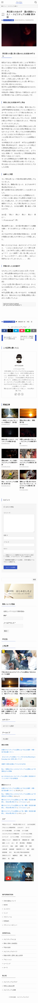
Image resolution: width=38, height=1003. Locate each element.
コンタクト (7, 909)
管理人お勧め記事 (9, 986)
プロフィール (8, 917)
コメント (7, 512)
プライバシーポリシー (10, 925)
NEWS (6, 905)
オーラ (27, 827)
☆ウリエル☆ (19, 365)
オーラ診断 (25, 830)
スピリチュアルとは (10, 939)
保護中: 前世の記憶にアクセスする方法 (14, 764)
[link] (15, 394)
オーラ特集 (17, 830)
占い (13, 843)
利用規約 (6, 921)
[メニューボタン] (2, 2)
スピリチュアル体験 (8, 20)
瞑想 (33, 849)
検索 (34, 579)
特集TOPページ (20, 849)
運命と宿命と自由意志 (11, 943)
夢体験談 (29, 843)
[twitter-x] (22, 394)
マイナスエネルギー (26, 837)
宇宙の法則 (7, 947)
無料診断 (11, 849)
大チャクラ (5, 846)
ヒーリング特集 (15, 837)
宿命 (12, 846)
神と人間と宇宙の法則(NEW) (21, 852)
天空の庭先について (10, 901)
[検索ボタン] (35, 2)
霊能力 (4, 858)
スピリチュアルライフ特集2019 (10, 833)
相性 (28, 849)
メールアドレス (9, 623)
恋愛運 (21, 846)
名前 (6, 535)
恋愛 (16, 846)
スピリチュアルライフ (10, 951)
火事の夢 (4, 849)
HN (5, 615)
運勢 (21, 855)
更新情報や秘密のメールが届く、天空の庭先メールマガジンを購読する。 (19, 561)
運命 (26, 855)
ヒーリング (5, 837)
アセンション (8, 959)
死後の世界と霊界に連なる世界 (13, 955)
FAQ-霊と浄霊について (19, 824)
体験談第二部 (25, 840)
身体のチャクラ (6, 855)
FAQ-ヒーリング (6, 824)
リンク (6, 913)
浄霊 (28, 321)
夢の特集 (22, 843)
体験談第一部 (21, 321)
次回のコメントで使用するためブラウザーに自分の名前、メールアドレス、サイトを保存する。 (20, 555)
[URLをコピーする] (33, 330)
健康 (33, 840)
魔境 (13, 858)
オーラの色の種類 (7, 830)
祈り (10, 852)
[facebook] (19, 394)
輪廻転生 (15, 855)
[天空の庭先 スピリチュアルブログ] (19, 2)
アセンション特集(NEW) (8, 827)
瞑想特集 (4, 852)
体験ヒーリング (6, 840)
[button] (4, 330)
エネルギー (20, 827)
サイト (5, 548)
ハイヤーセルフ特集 (26, 833)
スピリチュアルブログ (10, 982)
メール (6, 542)
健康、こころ (5, 843)
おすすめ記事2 (31, 824)
